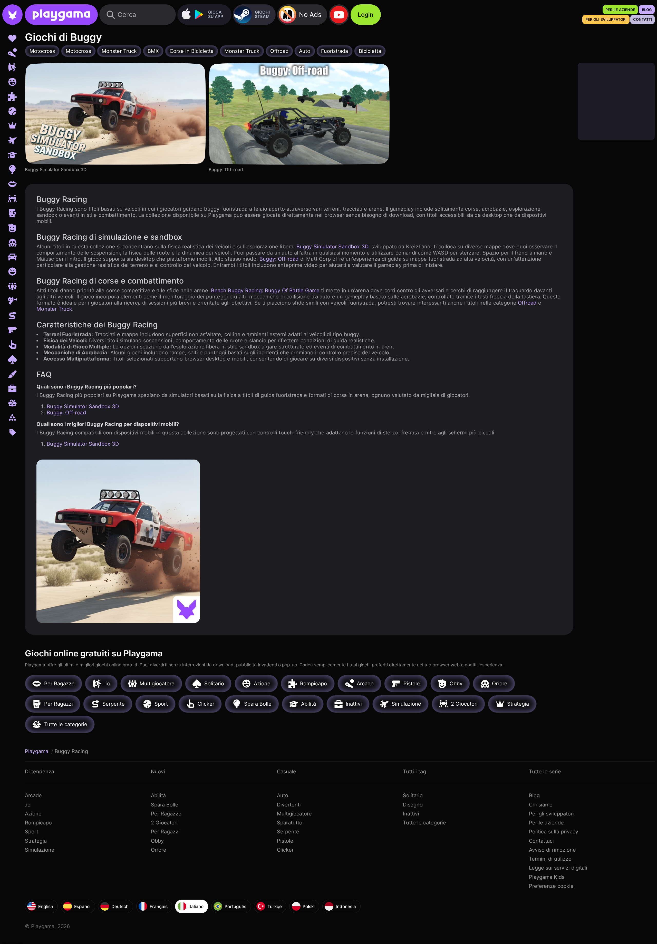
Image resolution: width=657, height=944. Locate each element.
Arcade (33, 795)
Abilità (158, 795)
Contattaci (541, 841)
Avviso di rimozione (552, 850)
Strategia (36, 841)
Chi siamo (541, 805)
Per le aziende (546, 823)
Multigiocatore (294, 814)
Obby (157, 841)
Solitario (413, 795)
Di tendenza (39, 771)
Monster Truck (54, 309)
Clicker (285, 850)
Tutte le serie (545, 771)
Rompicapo (38, 823)
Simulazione (39, 850)
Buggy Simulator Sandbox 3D (332, 247)
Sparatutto (289, 823)
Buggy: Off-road (279, 259)
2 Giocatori (164, 823)
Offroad (527, 303)
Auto (282, 795)
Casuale (286, 771)
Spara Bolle (164, 805)
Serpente (288, 832)
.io (28, 805)
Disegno (413, 805)
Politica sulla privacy (553, 832)
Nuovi (158, 771)
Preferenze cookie (551, 886)
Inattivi (411, 814)
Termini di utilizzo (550, 859)
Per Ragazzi (165, 832)
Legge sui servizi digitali (558, 868)
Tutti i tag (414, 771)
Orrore (158, 850)
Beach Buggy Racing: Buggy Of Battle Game (265, 290)
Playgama (37, 751)
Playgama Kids (546, 877)
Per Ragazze (166, 814)
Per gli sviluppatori (551, 814)
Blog (534, 795)
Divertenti (289, 805)
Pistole (285, 841)
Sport (31, 832)
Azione (33, 814)
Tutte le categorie (424, 823)
